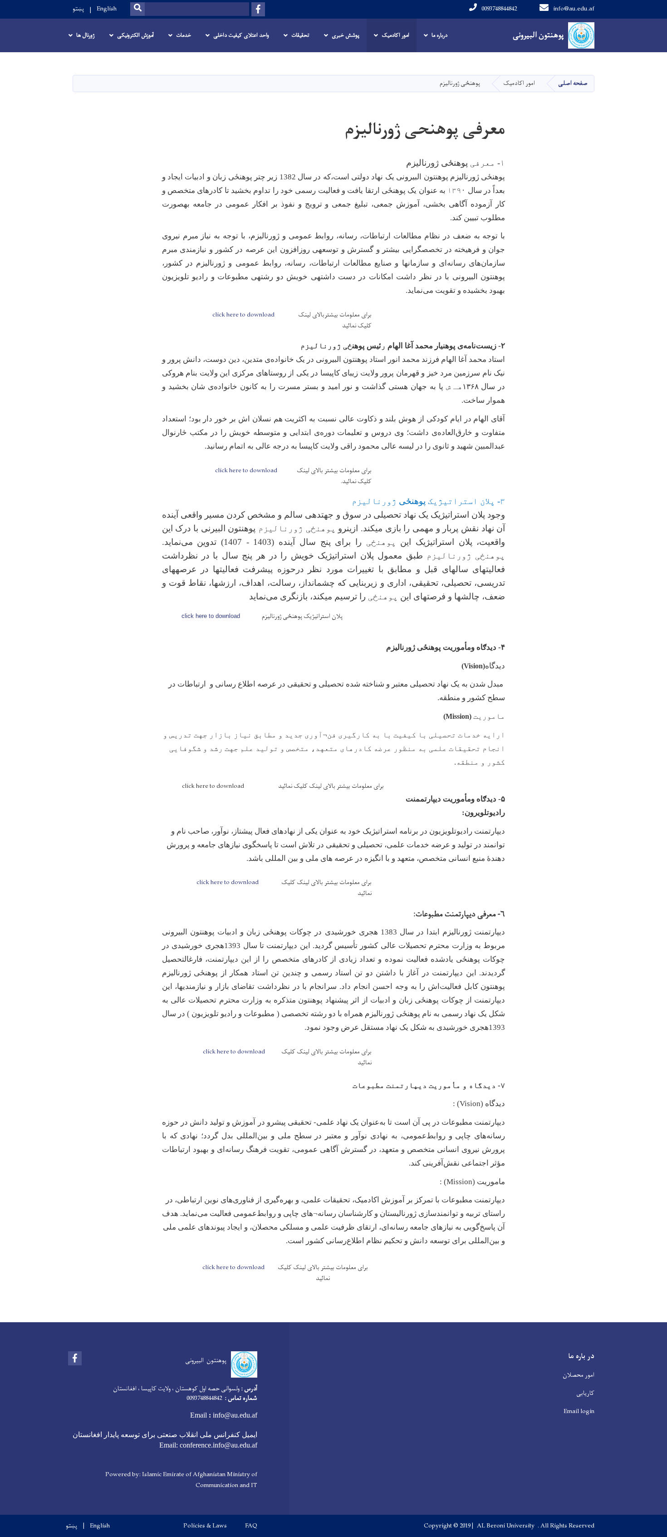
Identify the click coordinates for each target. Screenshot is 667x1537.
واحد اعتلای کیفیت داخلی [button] (241, 35)
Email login (579, 1411)
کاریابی (585, 1393)
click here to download (243, 315)
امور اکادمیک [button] (395, 35)
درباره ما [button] (439, 35)
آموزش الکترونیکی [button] (135, 35)
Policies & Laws (205, 1526)
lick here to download (212, 616)
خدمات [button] (183, 35)
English (107, 9)
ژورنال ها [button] (85, 35)
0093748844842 (499, 9)
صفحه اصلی (573, 83)
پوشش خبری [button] (345, 35)
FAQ (251, 1526)
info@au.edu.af (573, 9)
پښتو (78, 9)
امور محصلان (578, 1375)
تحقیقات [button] (300, 35)
